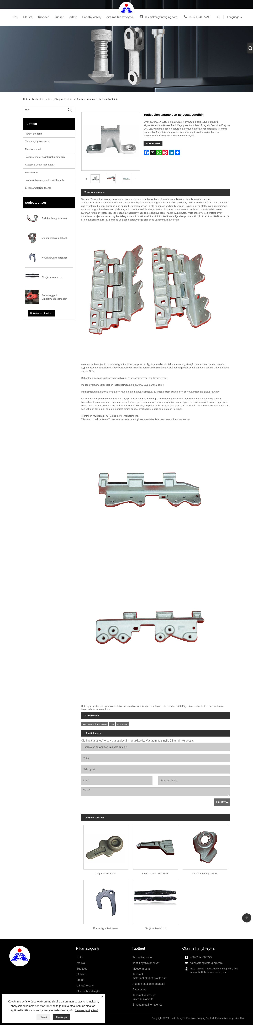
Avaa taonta (31, 172)
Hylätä (43, 1017)
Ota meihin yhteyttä (119, 17)
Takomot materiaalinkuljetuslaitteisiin (45, 156)
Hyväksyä (61, 1017)
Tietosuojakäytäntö (86, 1010)
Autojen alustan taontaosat (39, 164)
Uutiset (59, 17)
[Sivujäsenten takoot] (155, 900)
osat (112, 724)
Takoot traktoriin (34, 133)
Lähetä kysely (91, 17)
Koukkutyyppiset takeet (105, 928)
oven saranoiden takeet (94, 724)
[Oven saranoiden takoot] (155, 846)
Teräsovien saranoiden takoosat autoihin (95, 99)
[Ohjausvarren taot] (106, 846)
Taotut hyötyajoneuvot (56, 99)
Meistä (27, 17)
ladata (73, 17)
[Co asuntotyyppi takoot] (205, 846)
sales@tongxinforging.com (161, 17)
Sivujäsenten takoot (155, 928)
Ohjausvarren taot (106, 873)
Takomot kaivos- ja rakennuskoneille (45, 180)
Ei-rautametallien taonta (38, 187)
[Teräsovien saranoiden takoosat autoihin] (95, 179)
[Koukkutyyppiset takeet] (106, 900)
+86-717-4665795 (199, 17)
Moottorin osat (33, 149)
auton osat (122, 724)
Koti (15, 17)
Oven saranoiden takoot (155, 873)
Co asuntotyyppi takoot (204, 873)
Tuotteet (43, 17)
